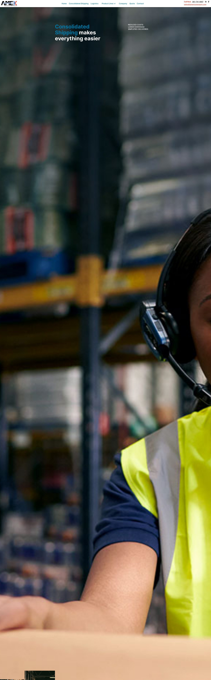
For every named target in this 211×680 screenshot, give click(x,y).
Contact (140, 3)
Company (123, 3)
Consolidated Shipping (78, 3)
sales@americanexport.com (195, 4)
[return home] (9, 3)
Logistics (94, 3)
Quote (132, 3)
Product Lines (108, 3)
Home (64, 3)
